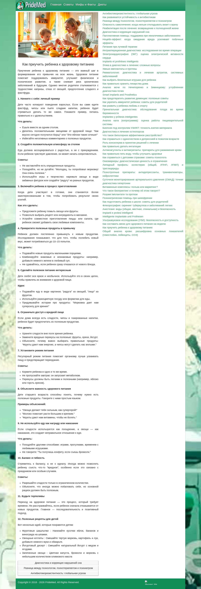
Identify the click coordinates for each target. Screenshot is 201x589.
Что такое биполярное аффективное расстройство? (132, 135)
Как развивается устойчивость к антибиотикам (129, 17)
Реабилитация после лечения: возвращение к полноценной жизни (141, 28)
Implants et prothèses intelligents (120, 61)
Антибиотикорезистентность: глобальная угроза (58, 573)
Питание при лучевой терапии (120, 46)
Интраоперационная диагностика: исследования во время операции (142, 50)
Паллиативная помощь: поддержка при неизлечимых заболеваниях (141, 35)
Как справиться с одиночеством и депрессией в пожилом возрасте (141, 139)
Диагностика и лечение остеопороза (123, 131)
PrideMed (50, 582)
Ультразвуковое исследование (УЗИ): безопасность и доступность (140, 220)
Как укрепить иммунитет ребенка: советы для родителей (135, 102)
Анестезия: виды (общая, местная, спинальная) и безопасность (139, 209)
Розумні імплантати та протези (120, 194)
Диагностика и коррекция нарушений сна (58, 563)
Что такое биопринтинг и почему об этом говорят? (131, 190)
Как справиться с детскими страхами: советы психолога (134, 157)
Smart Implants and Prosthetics (120, 94)
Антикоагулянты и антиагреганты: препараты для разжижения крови (142, 150)
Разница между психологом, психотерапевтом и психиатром (58, 568)
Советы (68, 4)
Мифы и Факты (86, 4)
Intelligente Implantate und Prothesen (123, 216)
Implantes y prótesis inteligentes (120, 117)
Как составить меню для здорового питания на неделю (134, 224)
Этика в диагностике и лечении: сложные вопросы (131, 65)
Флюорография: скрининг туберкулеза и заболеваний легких (137, 205)
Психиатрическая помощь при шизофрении (127, 198)
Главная (55, 4)
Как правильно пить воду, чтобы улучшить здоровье (132, 153)
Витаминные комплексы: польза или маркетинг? (130, 187)
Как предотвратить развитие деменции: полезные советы (135, 98)
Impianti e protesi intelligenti (118, 212)
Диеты (102, 4)
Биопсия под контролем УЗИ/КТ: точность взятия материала (137, 128)
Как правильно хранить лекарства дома (125, 83)
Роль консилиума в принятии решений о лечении (131, 142)
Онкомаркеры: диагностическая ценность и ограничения (135, 161)
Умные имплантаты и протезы (120, 69)
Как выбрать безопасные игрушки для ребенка (129, 80)
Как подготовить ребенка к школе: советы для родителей (135, 201)
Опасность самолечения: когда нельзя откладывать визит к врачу (140, 24)
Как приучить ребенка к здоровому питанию (128, 227)
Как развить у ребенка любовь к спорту (125, 105)
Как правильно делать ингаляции (122, 146)
